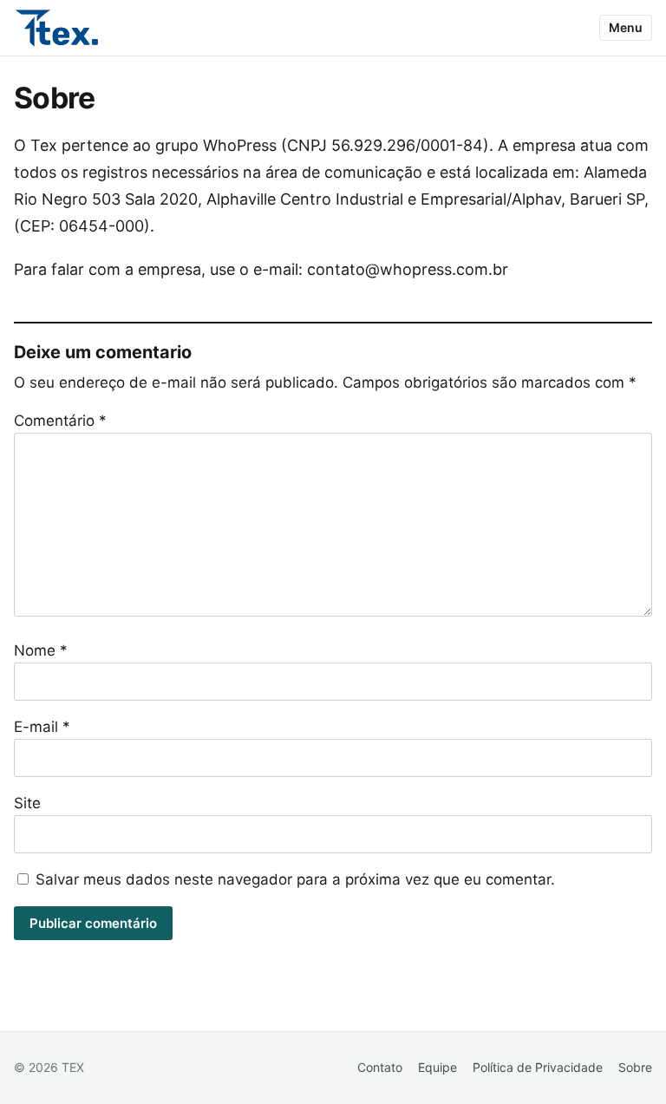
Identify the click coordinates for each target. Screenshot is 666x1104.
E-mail (42, 726)
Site (27, 803)
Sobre (635, 1067)
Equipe (437, 1067)
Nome (41, 650)
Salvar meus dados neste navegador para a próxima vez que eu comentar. (295, 879)
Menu (626, 27)
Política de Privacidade (538, 1067)
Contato (379, 1067)
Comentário (60, 420)
